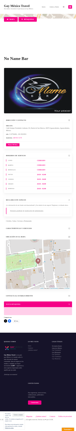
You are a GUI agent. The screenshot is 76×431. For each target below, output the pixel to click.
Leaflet (41, 288)
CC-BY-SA (66, 288)
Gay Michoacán (56, 352)
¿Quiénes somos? (33, 350)
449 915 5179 (17, 138)
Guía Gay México (57, 348)
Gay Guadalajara (56, 356)
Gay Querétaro (56, 354)
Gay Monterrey (56, 358)
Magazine (29, 416)
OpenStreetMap (54, 288)
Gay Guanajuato (56, 350)
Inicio (43, 7)
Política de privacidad (65, 416)
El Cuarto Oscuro (57, 346)
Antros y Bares (54, 7)
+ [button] (8, 242)
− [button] (8, 245)
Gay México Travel (17, 6)
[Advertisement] (38, 41)
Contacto (30, 348)
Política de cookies (9, 428)
